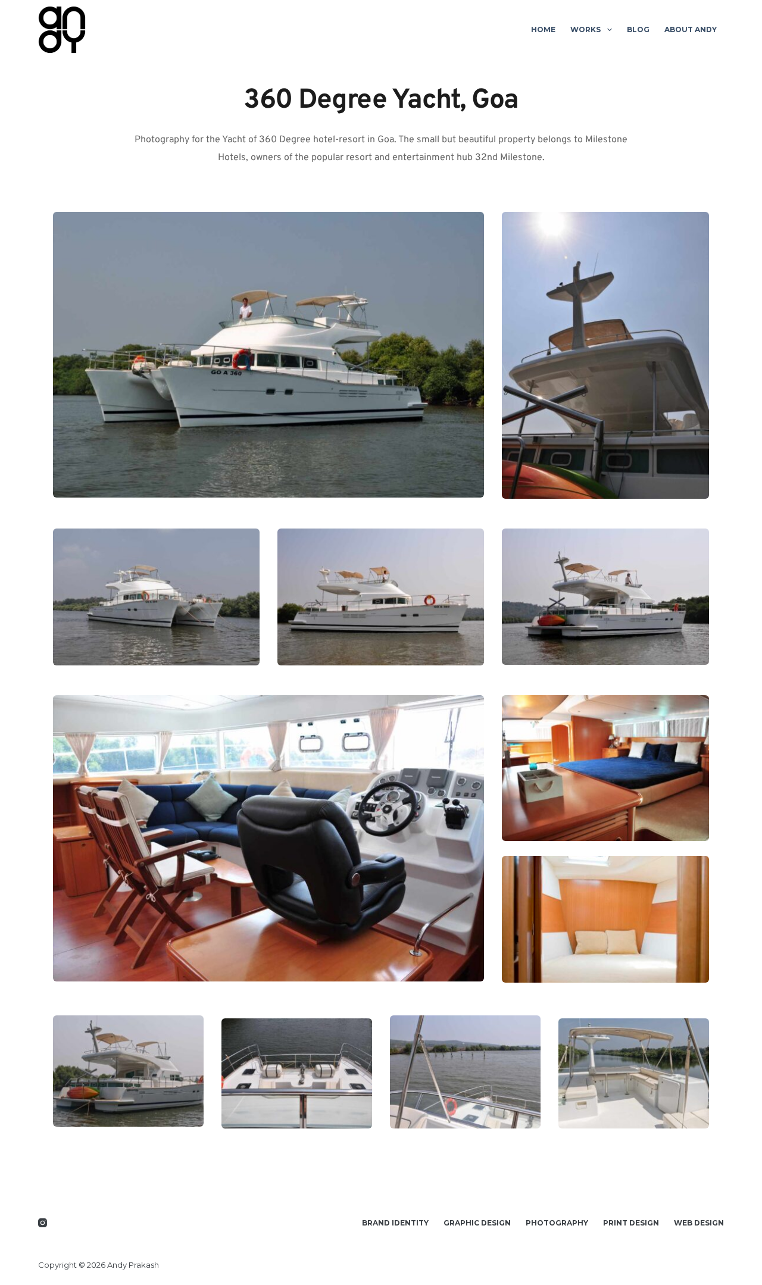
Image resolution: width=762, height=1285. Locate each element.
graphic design (477, 1222)
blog (638, 29)
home (543, 29)
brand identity (395, 1222)
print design (631, 1222)
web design (699, 1222)
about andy (690, 29)
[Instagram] (42, 1222)
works (585, 29)
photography (557, 1222)
